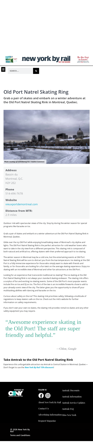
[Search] (36, 71)
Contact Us (43, 408)
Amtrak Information (72, 396)
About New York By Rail (49, 402)
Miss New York (69, 415)
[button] (3, 69)
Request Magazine (47, 420)
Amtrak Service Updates (73, 402)
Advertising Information (50, 414)
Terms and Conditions (20, 435)
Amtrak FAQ (68, 408)
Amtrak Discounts (70, 390)
